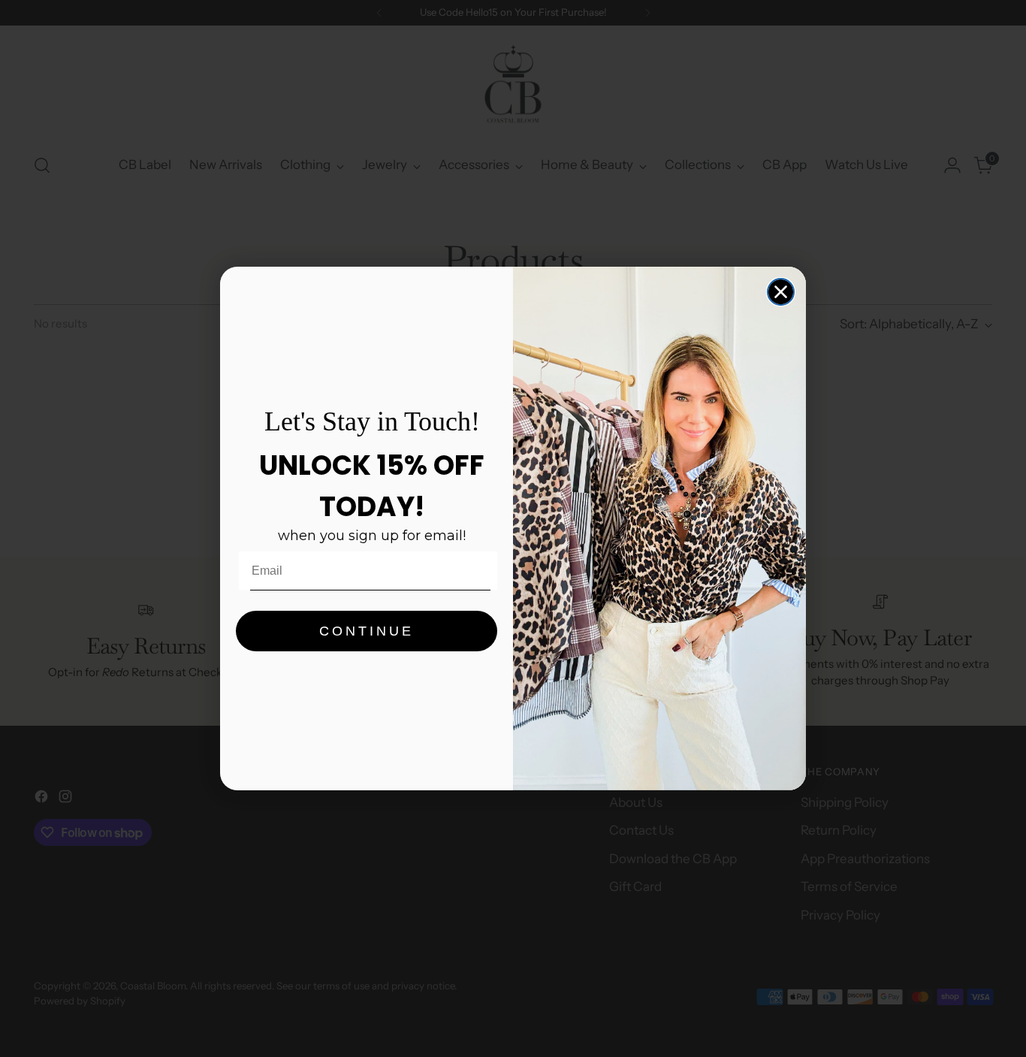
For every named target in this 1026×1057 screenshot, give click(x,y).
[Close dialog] (781, 292)
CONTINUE (366, 631)
